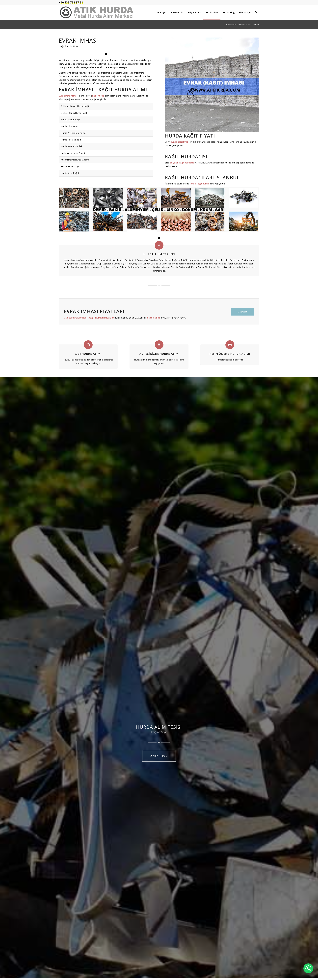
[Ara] (256, 12)
